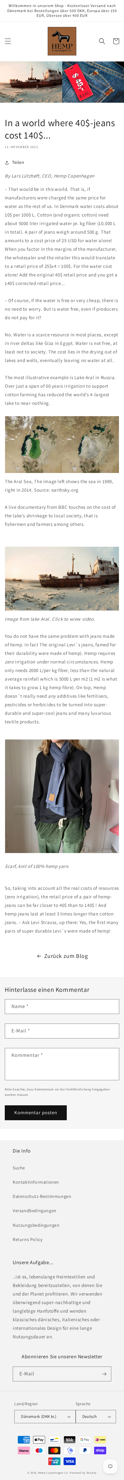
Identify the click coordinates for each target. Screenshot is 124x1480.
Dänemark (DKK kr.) (38, 1416)
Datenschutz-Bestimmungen (42, 1196)
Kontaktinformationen (36, 1182)
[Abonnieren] (104, 1374)
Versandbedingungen (35, 1210)
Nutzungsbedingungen (36, 1225)
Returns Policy (27, 1239)
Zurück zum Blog (66, 956)
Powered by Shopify (83, 1472)
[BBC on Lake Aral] (62, 610)
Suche (19, 1168)
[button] (8, 41)
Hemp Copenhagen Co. (53, 1472)
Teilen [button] (18, 162)
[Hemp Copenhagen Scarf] (62, 853)
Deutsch (89, 1416)
